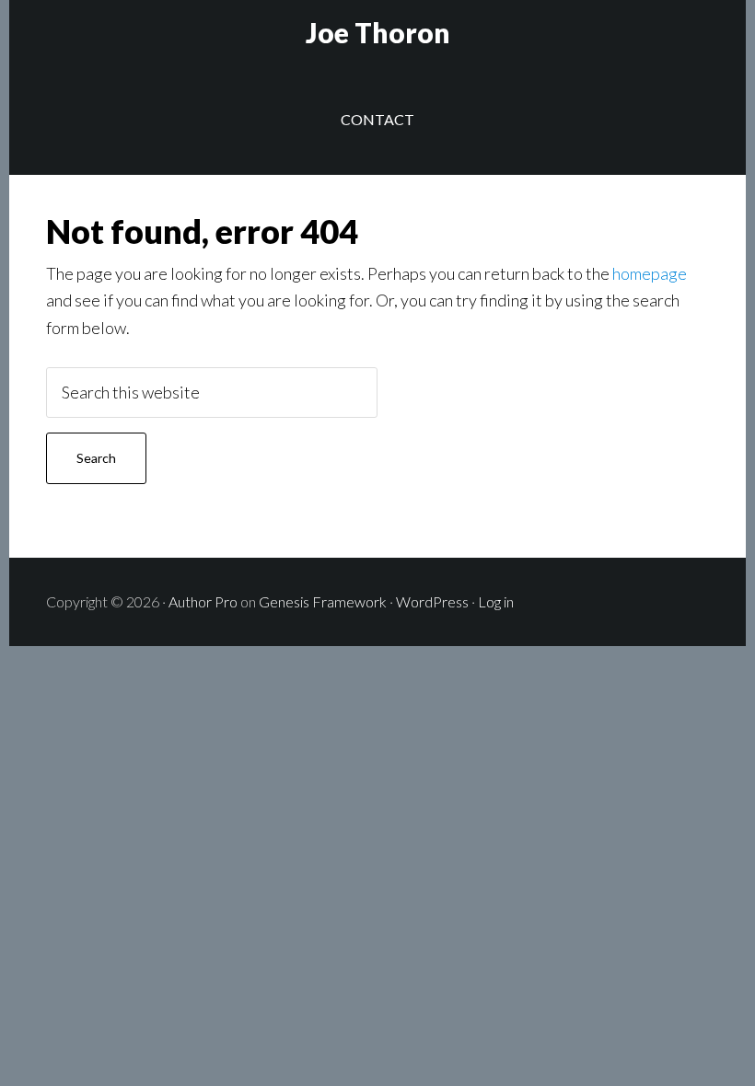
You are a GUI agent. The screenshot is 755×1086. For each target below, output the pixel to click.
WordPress (432, 601)
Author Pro (203, 601)
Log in (496, 601)
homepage (649, 273)
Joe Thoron (378, 32)
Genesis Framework (323, 601)
